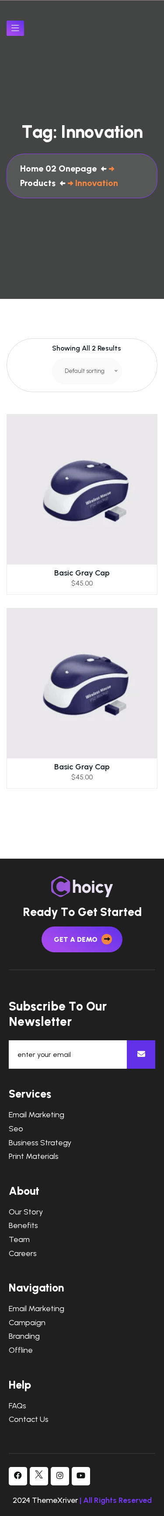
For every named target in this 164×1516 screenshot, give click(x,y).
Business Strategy (40, 1143)
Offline (21, 1350)
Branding (24, 1336)
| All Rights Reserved (116, 1500)
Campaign (27, 1322)
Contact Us (29, 1419)
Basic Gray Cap (82, 573)
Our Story (26, 1212)
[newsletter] (141, 1054)
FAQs (17, 1406)
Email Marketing (36, 1114)
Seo (16, 1128)
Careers (23, 1253)
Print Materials (34, 1156)
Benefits (23, 1225)
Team (19, 1239)
